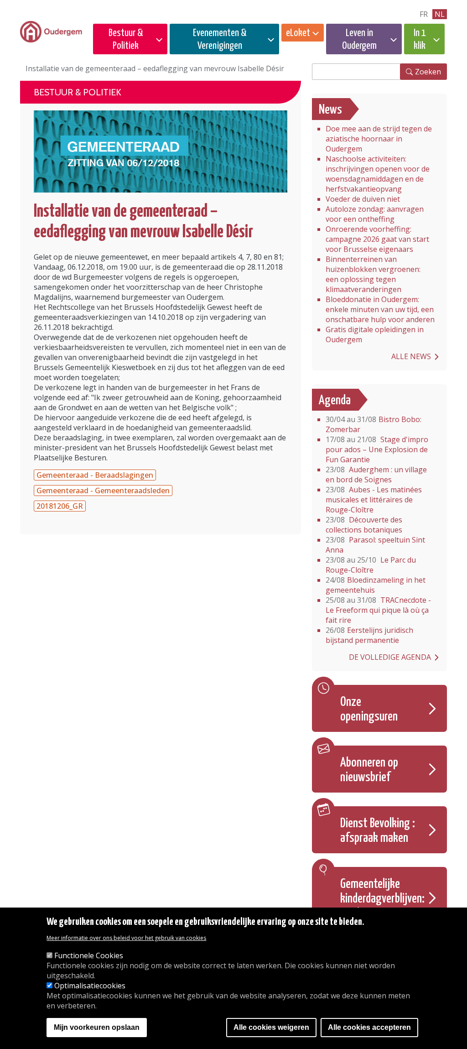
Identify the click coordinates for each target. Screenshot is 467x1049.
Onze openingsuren (369, 709)
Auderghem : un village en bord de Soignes (376, 474)
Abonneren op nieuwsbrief (369, 770)
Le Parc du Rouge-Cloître (371, 565)
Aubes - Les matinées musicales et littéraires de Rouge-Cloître (374, 500)
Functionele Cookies (88, 955)
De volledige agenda (390, 657)
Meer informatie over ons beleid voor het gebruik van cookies (126, 938)
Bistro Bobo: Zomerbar (373, 424)
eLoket (298, 33)
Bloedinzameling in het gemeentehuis (375, 585)
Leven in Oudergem (359, 39)
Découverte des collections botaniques (364, 525)
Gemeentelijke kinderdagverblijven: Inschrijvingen (382, 899)
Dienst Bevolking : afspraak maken (377, 831)
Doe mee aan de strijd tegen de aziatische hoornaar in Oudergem (379, 139)
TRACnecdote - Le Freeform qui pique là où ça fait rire (378, 610)
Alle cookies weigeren (271, 1027)
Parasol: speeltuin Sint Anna (375, 545)
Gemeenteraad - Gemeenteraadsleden (103, 490)
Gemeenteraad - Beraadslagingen (94, 475)
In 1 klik (420, 39)
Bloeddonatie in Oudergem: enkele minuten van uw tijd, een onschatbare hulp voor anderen (380, 309)
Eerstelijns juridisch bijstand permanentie (369, 635)
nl (440, 14)
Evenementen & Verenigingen (220, 39)
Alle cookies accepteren (369, 1027)
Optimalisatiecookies (89, 986)
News (330, 110)
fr (424, 14)
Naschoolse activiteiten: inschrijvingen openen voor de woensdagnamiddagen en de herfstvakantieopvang (378, 174)
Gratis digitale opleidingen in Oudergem (375, 334)
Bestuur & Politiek (126, 39)
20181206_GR (59, 506)
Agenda (335, 400)
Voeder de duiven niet (363, 199)
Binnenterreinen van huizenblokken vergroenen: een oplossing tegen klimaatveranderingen (373, 274)
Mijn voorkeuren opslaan (97, 1027)
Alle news (411, 356)
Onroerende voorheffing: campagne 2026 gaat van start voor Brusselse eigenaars (377, 239)
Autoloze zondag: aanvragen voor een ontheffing (375, 214)
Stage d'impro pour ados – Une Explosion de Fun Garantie (377, 449)
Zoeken (428, 72)
